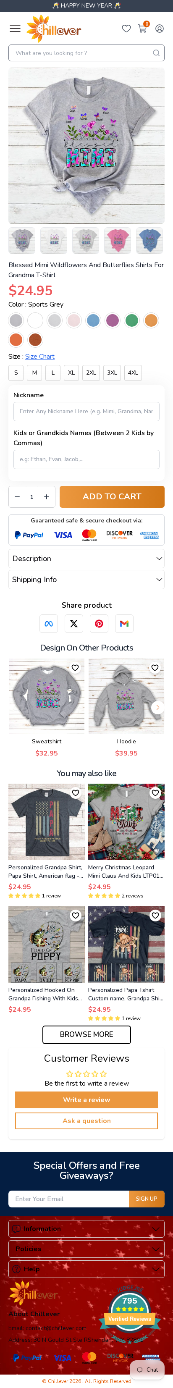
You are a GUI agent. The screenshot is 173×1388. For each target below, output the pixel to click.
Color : (35, 304)
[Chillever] (53, 28)
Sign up (146, 1199)
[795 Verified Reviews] (130, 1348)
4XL (133, 373)
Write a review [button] (86, 1100)
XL (71, 373)
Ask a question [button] (87, 1121)
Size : (31, 356)
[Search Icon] (156, 53)
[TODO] (48, 623)
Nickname (28, 395)
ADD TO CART (112, 496)
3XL (112, 373)
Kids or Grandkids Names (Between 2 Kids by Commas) (83, 438)
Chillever (58, 1381)
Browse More (86, 1034)
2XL (91, 373)
